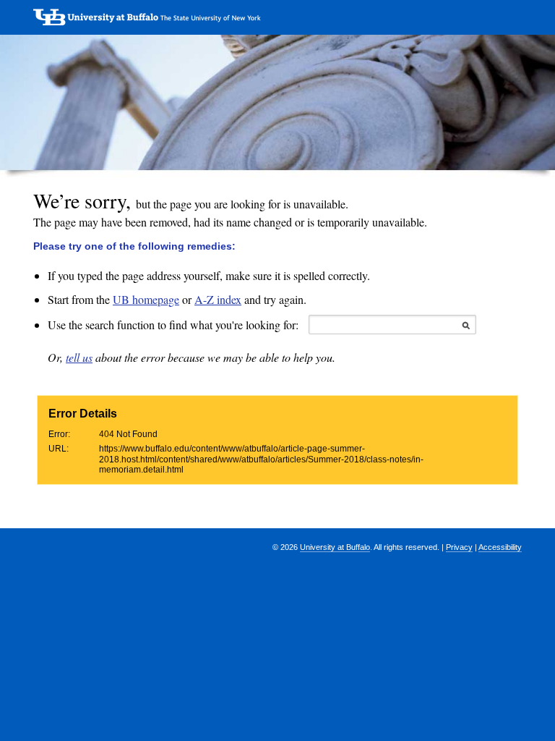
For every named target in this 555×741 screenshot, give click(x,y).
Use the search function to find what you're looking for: (173, 324)
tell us (79, 357)
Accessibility (500, 547)
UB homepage (146, 299)
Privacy (459, 547)
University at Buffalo (335, 547)
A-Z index (217, 299)
